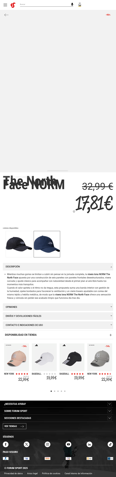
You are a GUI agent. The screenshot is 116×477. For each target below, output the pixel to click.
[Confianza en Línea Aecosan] (89, 458)
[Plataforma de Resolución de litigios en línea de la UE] (110, 458)
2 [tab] (54, 391)
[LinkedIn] (89, 444)
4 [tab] (61, 391)
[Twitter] (26, 444)
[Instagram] (47, 444)
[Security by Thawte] (68, 458)
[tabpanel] (16, 363)
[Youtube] (68, 444)
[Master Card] (47, 458)
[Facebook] (5, 444)
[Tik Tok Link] (110, 444)
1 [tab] (51, 391)
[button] (109, 466)
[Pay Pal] (5, 458)
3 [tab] (58, 391)
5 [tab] (64, 391)
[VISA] (26, 458)
